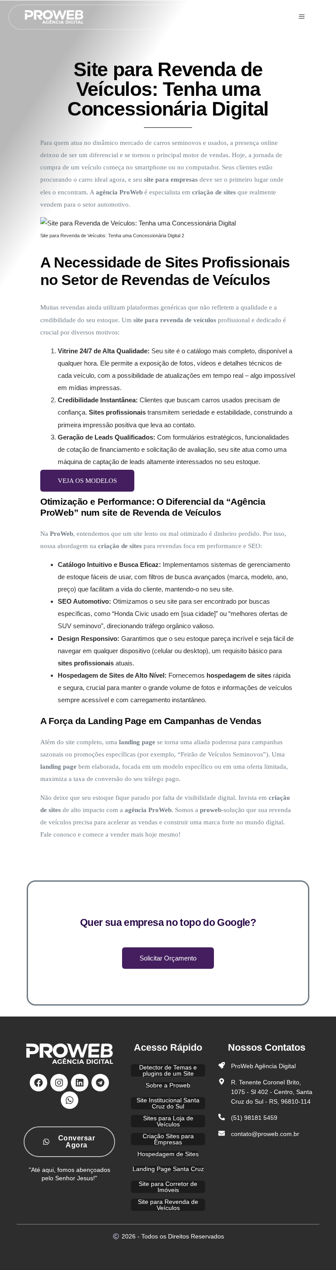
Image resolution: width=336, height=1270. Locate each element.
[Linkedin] (79, 1082)
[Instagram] (59, 1082)
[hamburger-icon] (302, 17)
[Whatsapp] (69, 1099)
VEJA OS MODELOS (87, 480)
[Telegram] (100, 1082)
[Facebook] (38, 1082)
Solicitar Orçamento (168, 958)
